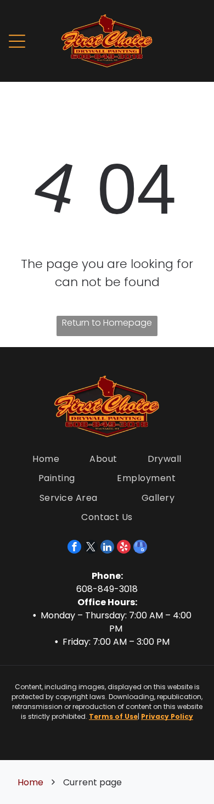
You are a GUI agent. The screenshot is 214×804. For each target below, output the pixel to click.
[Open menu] (17, 41)
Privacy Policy (167, 716)
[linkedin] (107, 548)
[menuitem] (45, 458)
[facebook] (74, 548)
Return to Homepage (107, 322)
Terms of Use (113, 716)
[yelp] (124, 548)
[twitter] (91, 548)
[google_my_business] (140, 548)
